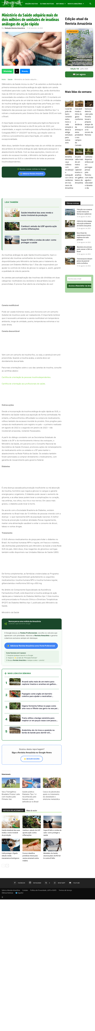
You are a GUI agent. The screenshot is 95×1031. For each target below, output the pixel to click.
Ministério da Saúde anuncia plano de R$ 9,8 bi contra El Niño (51, 855)
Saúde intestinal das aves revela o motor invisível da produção (11, 832)
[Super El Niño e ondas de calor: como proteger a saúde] (52, 822)
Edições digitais (31, 4)
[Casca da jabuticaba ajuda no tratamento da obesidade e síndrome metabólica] (52, 783)
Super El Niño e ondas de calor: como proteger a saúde (52, 832)
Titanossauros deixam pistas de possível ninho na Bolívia (84, 261)
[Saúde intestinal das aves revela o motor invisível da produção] (11, 822)
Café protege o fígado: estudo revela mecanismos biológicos (10, 855)
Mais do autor (31, 811)
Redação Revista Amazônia (15, 28)
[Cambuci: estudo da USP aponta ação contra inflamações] (32, 822)
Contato (25, 890)
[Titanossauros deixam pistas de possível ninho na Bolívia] (70, 261)
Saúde (10, 79)
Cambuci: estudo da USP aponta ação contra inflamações (31, 832)
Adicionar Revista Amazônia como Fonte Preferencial (32, 646)
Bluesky (25, 71)
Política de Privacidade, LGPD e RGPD (43, 890)
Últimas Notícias (47, 4)
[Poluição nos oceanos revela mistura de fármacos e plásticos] (70, 211)
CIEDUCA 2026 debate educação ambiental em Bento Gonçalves (84, 223)
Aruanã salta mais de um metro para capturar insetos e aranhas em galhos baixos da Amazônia (79, 170)
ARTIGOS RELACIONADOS (13, 811)
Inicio (4, 79)
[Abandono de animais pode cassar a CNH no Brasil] (70, 249)
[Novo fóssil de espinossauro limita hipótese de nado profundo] (70, 235)
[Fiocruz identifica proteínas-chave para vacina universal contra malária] (32, 845)
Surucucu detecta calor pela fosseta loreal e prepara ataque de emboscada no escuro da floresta (89, 122)
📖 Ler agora (79, 74)
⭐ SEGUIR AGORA (31, 759)
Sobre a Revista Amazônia (11, 890)
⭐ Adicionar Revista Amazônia (31, 174)
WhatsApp (7, 71)
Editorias (60, 4)
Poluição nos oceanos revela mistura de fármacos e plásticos (84, 212)
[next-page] (7, 865)
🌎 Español (19, 893)
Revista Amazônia (75, 4)
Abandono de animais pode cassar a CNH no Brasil (84, 249)
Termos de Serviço (65, 890)
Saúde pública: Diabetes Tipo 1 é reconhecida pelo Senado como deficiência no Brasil (30, 797)
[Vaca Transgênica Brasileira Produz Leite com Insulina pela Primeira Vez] (11, 783)
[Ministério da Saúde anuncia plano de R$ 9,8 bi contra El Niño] (52, 845)
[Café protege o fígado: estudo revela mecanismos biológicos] (11, 845)
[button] (90, 4)
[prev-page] (3, 865)
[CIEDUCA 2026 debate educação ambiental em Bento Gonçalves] (70, 223)
